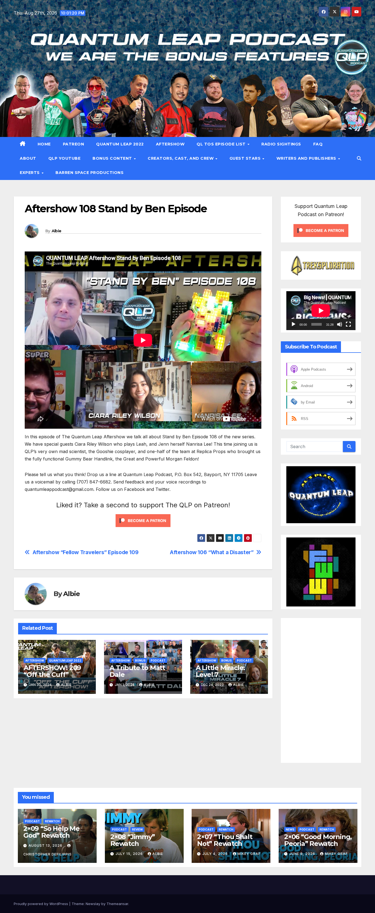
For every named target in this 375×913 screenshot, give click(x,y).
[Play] (293, 324)
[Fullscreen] (348, 324)
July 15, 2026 (130, 854)
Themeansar (117, 903)
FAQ (318, 144)
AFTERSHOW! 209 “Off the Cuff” (52, 671)
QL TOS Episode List (222, 144)
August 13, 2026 (46, 845)
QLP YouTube (64, 158)
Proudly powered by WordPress (41, 903)
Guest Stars (246, 158)
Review (137, 829)
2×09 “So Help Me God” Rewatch (51, 832)
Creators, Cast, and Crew (181, 158)
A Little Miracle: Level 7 (220, 671)
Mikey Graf (249, 854)
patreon (73, 144)
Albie (56, 230)
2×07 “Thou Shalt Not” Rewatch (224, 840)
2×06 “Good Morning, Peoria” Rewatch (318, 840)
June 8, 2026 (302, 854)
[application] (321, 310)
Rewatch (52, 821)
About (28, 158)
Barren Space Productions (89, 172)
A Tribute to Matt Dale (137, 671)
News (290, 829)
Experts (30, 172)
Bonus (140, 660)
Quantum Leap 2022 (120, 144)
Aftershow (170, 144)
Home (44, 144)
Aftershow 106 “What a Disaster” (211, 552)
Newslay (93, 903)
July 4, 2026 (215, 854)
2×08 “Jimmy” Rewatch (132, 840)
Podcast (158, 660)
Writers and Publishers (307, 158)
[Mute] (339, 324)
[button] (359, 158)
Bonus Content (113, 158)
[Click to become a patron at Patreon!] (143, 520)
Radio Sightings (281, 144)
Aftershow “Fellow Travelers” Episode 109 (86, 552)
